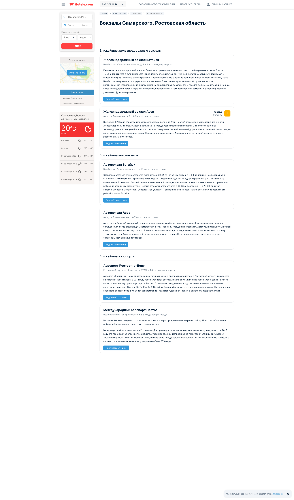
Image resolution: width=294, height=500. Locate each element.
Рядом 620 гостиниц (116, 297)
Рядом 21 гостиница (116, 99)
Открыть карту (77, 72)
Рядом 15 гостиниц (116, 143)
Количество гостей (70, 32)
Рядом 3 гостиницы (116, 348)
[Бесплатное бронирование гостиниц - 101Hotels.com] (81, 4)
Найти (77, 46)
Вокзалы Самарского (72, 98)
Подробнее (278, 494)
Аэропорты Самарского (73, 103)
